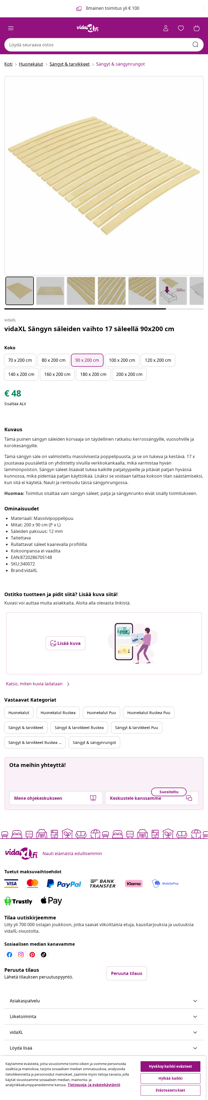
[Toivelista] (181, 28)
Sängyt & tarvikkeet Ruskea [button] (79, 727)
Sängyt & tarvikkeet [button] (25, 727)
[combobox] (104, 45)
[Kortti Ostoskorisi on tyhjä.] (196, 28)
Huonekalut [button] (18, 712)
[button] (104, 1001)
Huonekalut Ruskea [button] (58, 712)
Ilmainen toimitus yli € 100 (112, 8)
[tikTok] (43, 954)
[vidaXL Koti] (87, 28)
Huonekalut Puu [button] (101, 712)
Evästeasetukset (170, 1090)
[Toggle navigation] (10, 28)
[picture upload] (133, 643)
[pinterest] (32, 954)
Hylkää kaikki (170, 1078)
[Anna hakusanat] (195, 44)
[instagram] (21, 954)
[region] (103, 1078)
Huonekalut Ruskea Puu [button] (148, 712)
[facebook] (9, 954)
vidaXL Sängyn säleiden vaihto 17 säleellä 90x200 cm (89, 328)
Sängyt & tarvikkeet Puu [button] (136, 727)
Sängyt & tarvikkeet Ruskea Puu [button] (36, 742)
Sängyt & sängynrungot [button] (94, 742)
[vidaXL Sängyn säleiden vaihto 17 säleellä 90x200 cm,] (104, 175)
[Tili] (166, 28)
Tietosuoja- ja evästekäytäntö (94, 1084)
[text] (12, 394)
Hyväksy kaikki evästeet (170, 1066)
